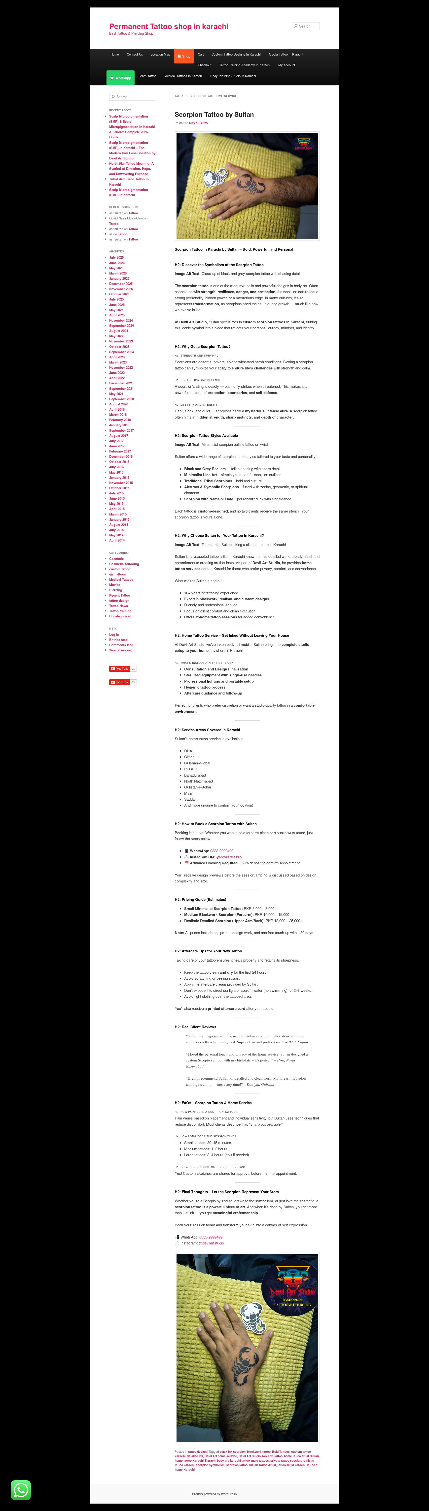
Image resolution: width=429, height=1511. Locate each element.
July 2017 (116, 440)
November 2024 (121, 320)
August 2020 (118, 404)
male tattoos (260, 1460)
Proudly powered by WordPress (214, 1494)
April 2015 (117, 508)
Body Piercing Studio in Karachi (233, 75)
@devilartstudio (229, 856)
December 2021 (121, 383)
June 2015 (117, 498)
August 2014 (118, 524)
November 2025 (121, 288)
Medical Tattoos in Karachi (183, 75)
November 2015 (121, 482)
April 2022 (117, 377)
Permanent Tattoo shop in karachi (168, 26)
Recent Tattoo (119, 595)
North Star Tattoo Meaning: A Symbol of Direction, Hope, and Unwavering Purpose (131, 168)
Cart (201, 54)
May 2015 (116, 503)
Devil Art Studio (250, 1456)
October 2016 (119, 461)
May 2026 (116, 268)
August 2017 (118, 435)
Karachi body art (217, 1460)
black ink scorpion (233, 1451)
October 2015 (119, 487)
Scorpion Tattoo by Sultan (214, 114)
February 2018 (120, 419)
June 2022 (117, 372)
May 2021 (116, 393)
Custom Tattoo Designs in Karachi (236, 54)
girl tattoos (117, 574)
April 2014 (117, 540)
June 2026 (117, 262)
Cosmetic (116, 558)
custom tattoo (119, 569)
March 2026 (118, 273)
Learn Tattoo (147, 75)
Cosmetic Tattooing (124, 563)
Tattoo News (118, 605)
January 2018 (119, 425)
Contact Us (135, 54)
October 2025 (119, 294)
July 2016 (116, 466)
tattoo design (197, 1451)
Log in (114, 634)
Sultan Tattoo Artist (262, 1465)
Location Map (160, 54)
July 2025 (116, 299)
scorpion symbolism (210, 1465)
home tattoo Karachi (189, 1460)
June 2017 (117, 446)
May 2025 (116, 309)
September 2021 (121, 388)
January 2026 (119, 278)
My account (286, 64)
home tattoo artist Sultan (301, 1456)
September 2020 (121, 398)
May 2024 (116, 335)
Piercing (115, 589)
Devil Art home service (221, 1456)
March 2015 (118, 514)
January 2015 (119, 519)
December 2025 (121, 283)
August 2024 (118, 330)
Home (114, 54)
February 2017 (120, 451)
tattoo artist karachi (291, 1465)
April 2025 (117, 315)
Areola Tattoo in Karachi (286, 54)
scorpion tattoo (237, 1465)
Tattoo (133, 213)
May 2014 (116, 535)
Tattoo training (120, 610)
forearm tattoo (272, 1456)
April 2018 (117, 409)
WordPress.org (120, 650)
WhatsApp (123, 77)
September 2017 (121, 430)
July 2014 (116, 529)
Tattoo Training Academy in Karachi (244, 64)
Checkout (205, 64)
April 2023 (117, 357)
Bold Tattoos (281, 1451)
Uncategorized (120, 616)
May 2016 (116, 472)
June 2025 (117, 304)
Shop (186, 56)
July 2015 (116, 493)
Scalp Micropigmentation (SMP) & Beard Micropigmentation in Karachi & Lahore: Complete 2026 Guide (132, 127)
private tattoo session (285, 1460)
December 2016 (121, 456)
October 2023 (119, 346)
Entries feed (118, 639)
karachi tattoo (240, 1460)
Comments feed (121, 644)
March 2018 (118, 414)
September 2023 (121, 351)
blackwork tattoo (259, 1451)
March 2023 (118, 362)
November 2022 (121, 367)
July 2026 (116, 257)
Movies (114, 584)
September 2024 (121, 325)
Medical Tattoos (121, 579)
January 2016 (119, 477)
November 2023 (121, 341)
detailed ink (195, 1456)
